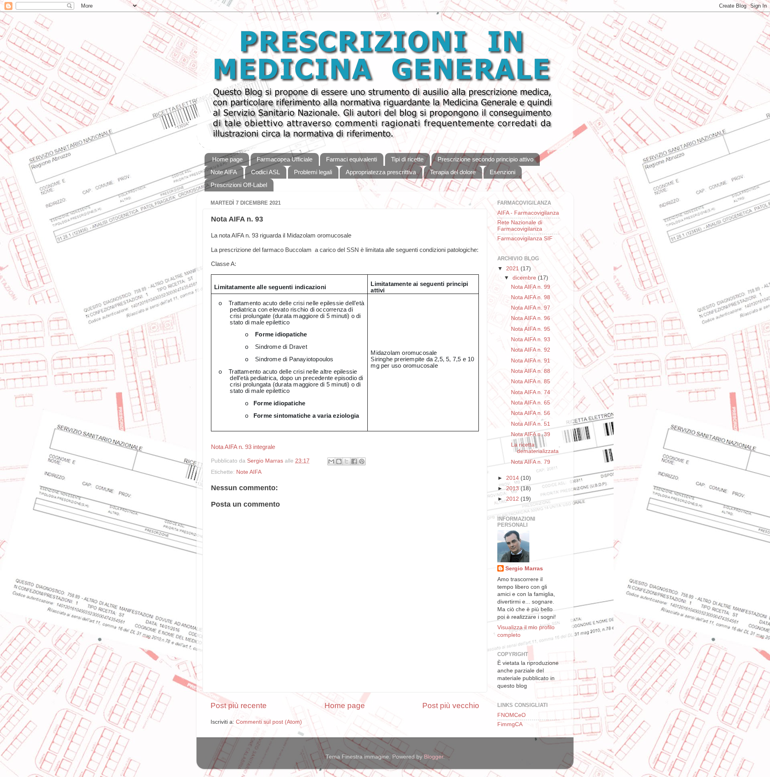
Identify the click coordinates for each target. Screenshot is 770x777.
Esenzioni (502, 172)
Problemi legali (313, 172)
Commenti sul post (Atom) (269, 722)
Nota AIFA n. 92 (530, 350)
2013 (513, 488)
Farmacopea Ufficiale (284, 159)
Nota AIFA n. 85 (530, 381)
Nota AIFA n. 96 (530, 318)
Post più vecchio (450, 705)
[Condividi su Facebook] (354, 461)
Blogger (433, 757)
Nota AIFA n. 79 (530, 462)
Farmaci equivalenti (351, 159)
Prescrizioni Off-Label (239, 184)
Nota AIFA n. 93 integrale (243, 447)
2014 (513, 478)
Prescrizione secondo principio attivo (485, 159)
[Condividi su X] (346, 461)
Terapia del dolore (453, 172)
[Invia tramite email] (331, 461)
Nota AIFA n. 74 (530, 392)
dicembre (525, 278)
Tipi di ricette (407, 159)
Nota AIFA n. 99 (530, 287)
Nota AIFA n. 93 (530, 339)
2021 (513, 269)
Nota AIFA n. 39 (530, 434)
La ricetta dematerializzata (535, 448)
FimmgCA (510, 724)
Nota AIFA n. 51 (530, 424)
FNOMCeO (511, 715)
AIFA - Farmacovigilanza (528, 213)
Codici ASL (265, 172)
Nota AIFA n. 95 (530, 329)
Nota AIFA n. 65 (530, 403)
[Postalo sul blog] (339, 461)
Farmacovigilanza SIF (525, 239)
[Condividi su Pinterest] (362, 461)
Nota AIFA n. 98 (530, 297)
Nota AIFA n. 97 (530, 308)
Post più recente (239, 705)
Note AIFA (224, 172)
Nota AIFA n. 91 (530, 361)
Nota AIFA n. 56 (530, 413)
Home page (227, 159)
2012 (513, 499)
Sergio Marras (524, 569)
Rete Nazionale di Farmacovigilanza (519, 225)
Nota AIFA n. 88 (530, 371)
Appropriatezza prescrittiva (381, 172)
